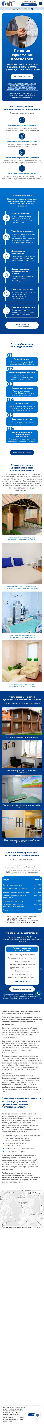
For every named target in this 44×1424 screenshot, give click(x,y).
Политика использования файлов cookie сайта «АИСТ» (14, 1419)
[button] (41, 969)
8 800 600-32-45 (29, 2)
